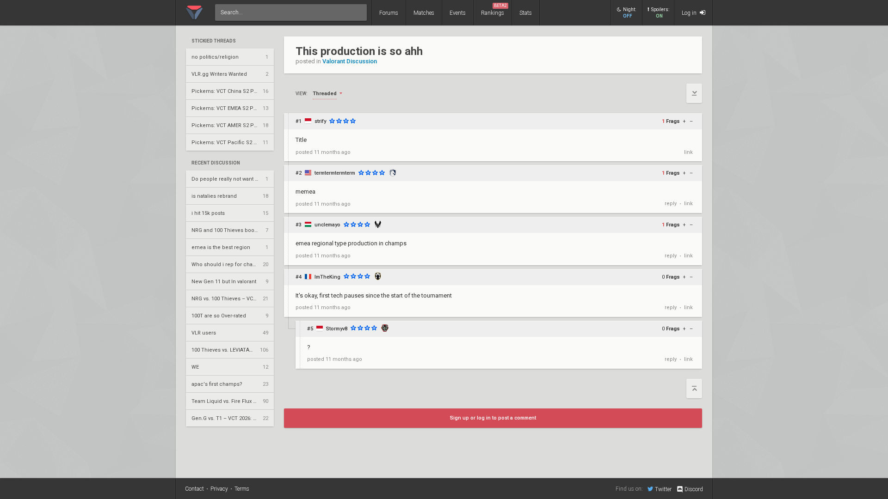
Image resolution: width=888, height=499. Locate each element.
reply (671, 203)
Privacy (219, 489)
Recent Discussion (215, 163)
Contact (194, 489)
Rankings (494, 9)
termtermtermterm (334, 173)
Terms (241, 489)
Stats (525, 13)
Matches (423, 13)
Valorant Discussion (349, 61)
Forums (388, 13)
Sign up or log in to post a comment (493, 418)
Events (458, 13)
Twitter (663, 489)
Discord (693, 489)
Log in (690, 13)
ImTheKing (327, 277)
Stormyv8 (336, 329)
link (688, 152)
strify (320, 121)
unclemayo (327, 225)
